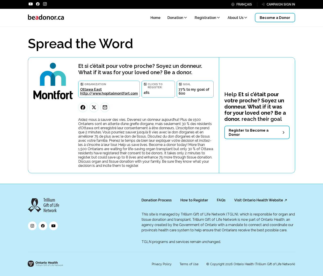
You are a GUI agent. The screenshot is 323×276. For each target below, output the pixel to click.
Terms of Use (189, 264)
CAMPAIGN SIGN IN (281, 4)
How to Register (194, 200)
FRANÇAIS (244, 4)
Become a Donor (275, 18)
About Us (235, 18)
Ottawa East (91, 89)
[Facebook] (82, 107)
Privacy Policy (162, 264)
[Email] (104, 107)
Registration (205, 18)
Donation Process (157, 200)
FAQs (221, 200)
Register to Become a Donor (249, 132)
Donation (175, 18)
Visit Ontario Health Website (258, 200)
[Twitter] (93, 107)
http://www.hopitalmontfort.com (109, 93)
